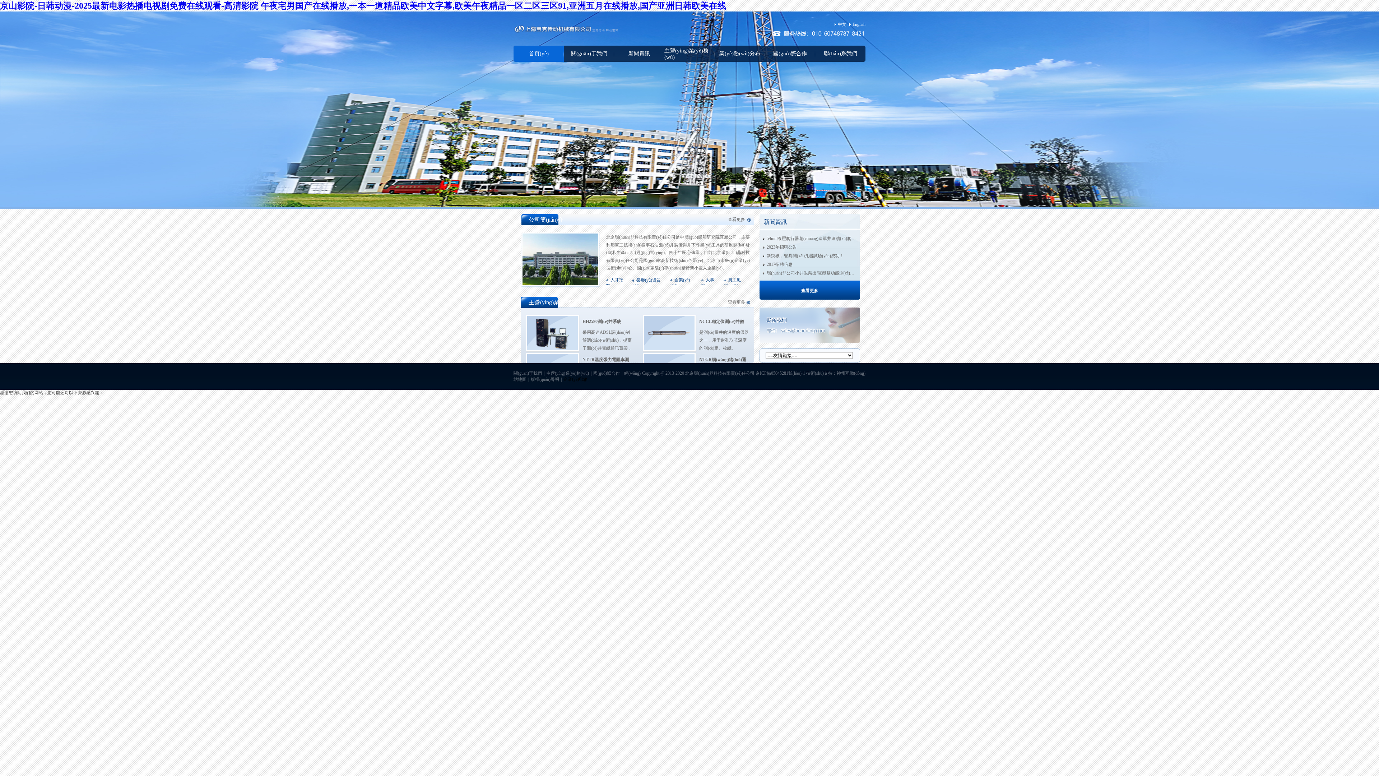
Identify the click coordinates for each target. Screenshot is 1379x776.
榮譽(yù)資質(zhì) (646, 283)
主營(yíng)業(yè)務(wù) (686, 54)
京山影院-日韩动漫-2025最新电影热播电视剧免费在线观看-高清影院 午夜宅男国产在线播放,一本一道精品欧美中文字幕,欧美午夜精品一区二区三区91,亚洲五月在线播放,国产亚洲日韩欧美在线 (363, 5)
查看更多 (736, 219)
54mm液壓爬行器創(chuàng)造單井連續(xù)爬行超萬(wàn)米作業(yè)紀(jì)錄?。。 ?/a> (848, 238)
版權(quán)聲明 (545, 379)
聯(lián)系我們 (840, 53)
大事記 (707, 282)
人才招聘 (614, 282)
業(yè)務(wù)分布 (739, 53)
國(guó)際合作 (790, 53)
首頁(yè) (539, 53)
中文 (842, 24)
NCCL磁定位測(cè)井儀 (721, 321)
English (859, 24)
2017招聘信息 (780, 264)
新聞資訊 (639, 53)
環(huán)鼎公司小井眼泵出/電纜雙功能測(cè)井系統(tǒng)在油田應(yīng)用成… (840, 273)
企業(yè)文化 (680, 282)
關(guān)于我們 (589, 53)
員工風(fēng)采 (732, 282)
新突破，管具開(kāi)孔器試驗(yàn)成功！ (805, 255)
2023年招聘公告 (782, 247)
